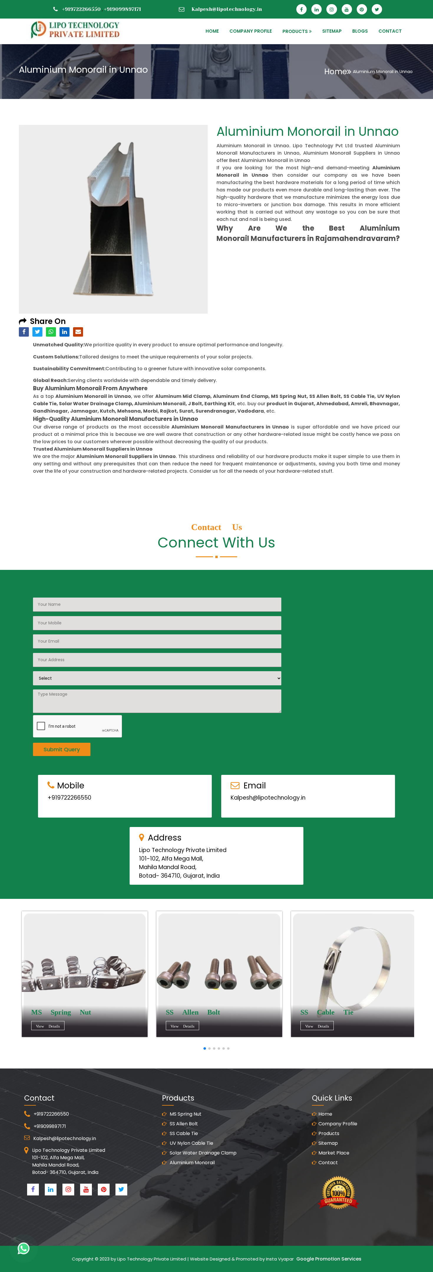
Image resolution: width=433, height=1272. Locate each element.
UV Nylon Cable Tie (190, 1143)
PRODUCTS (295, 31)
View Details (48, 1026)
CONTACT (390, 31)
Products (328, 1133)
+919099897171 (122, 9)
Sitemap (328, 1143)
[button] (205, 1048)
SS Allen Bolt (183, 1123)
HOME (212, 31)
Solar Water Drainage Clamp (202, 1152)
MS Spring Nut (184, 1114)
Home (335, 71)
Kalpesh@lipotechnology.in (226, 9)
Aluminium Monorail (191, 1162)
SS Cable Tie (183, 1133)
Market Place (333, 1152)
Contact (328, 1162)
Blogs (360, 31)
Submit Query (62, 749)
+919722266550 (81, 9)
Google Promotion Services (328, 1259)
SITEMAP (332, 31)
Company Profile (250, 31)
